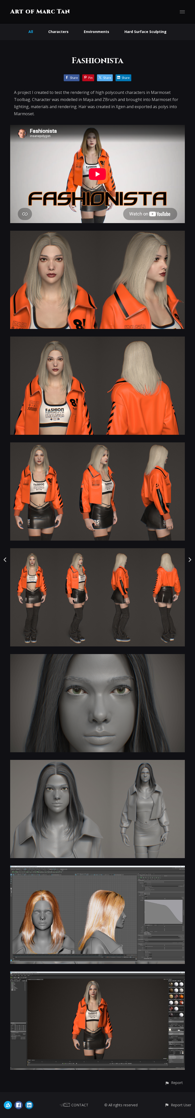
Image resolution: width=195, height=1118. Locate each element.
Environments (96, 31)
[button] (174, 1082)
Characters (58, 31)
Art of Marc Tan (40, 12)
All (30, 31)
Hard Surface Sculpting (145, 31)
